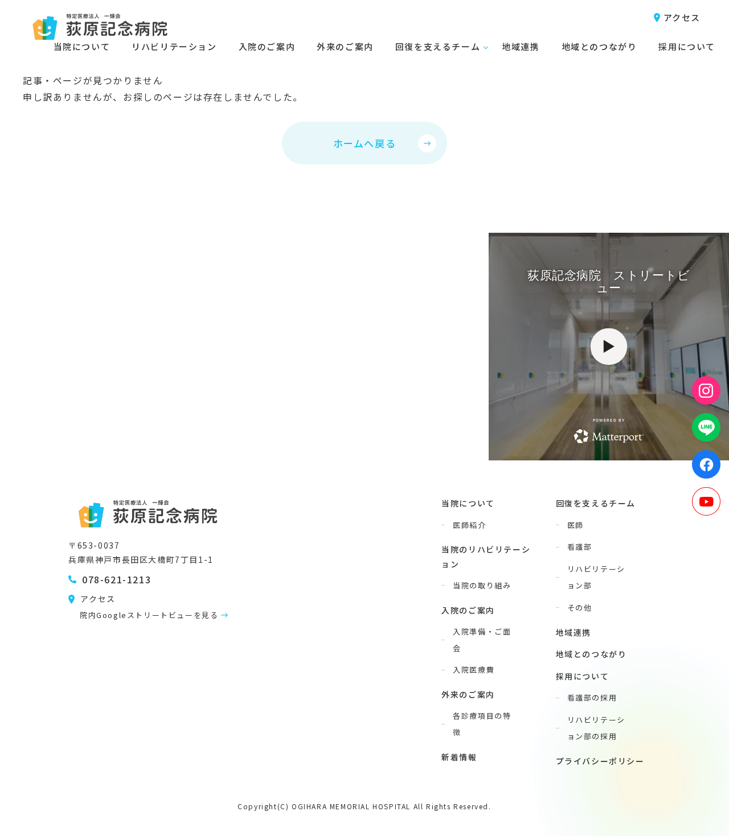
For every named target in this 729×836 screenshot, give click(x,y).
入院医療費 (473, 669)
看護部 (579, 546)
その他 (579, 607)
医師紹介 (469, 525)
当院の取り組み (482, 585)
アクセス (682, 17)
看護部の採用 (592, 697)
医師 (575, 525)
